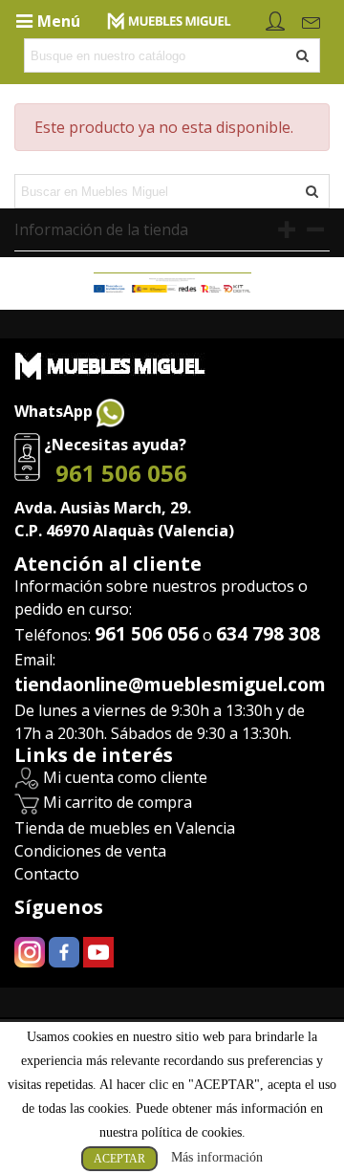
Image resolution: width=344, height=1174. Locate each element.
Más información (217, 1157)
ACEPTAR (119, 1158)
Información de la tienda (101, 229)
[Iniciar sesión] (275, 19)
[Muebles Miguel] (169, 19)
